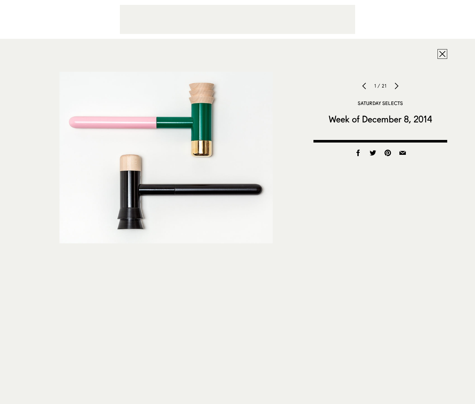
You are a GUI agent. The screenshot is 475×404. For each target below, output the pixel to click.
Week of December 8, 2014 (380, 118)
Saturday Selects (380, 103)
